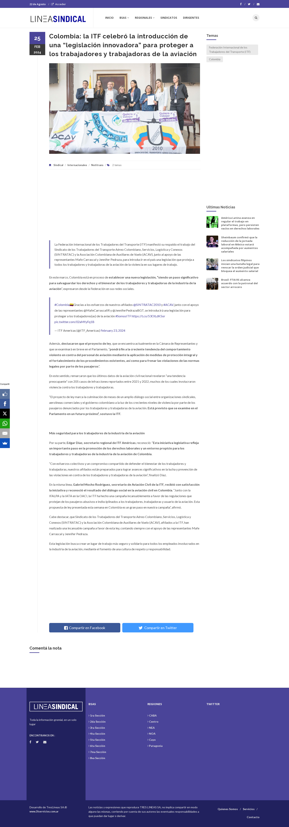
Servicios (249, 809)
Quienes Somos (228, 809)
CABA (153, 715)
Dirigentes (191, 17)
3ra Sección (97, 727)
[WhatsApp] (5, 423)
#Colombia (62, 304)
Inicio (109, 17)
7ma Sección (98, 752)
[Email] (5, 433)
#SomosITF (123, 316)
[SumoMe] (5, 443)
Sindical (58, 165)
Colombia (214, 59)
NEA (152, 727)
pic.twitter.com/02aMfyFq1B (74, 322)
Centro (153, 721)
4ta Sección (97, 733)
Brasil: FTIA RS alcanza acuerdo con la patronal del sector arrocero (239, 283)
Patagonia (156, 745)
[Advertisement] (125, 206)
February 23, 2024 (113, 330)
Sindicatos (168, 17)
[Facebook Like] (5, 394)
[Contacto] (258, 4)
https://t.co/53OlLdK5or (148, 316)
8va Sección (97, 758)
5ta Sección (97, 739)
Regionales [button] (143, 17)
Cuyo (152, 739)
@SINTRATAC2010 (147, 304)
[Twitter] (251, 4)
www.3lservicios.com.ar (44, 811)
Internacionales (77, 165)
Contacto (253, 817)
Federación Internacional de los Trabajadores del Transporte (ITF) (229, 49)
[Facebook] (242, 4)
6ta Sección (97, 745)
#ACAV (168, 304)
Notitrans (97, 165)
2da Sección (98, 721)
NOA (152, 733)
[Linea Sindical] (61, 18)
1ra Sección (97, 715)
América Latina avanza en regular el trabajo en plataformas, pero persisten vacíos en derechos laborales (240, 223)
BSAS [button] (123, 17)
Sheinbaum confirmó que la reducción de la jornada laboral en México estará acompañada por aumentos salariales (239, 244)
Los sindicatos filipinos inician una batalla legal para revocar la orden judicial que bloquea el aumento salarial (240, 265)
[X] (5, 414)
